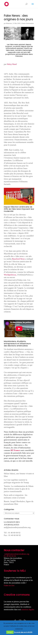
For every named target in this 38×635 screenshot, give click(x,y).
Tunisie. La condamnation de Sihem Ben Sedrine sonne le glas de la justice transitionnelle (18, 488)
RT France (15, 450)
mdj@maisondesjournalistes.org (17, 527)
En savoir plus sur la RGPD (23, 632)
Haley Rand (12, 64)
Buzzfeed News (18, 259)
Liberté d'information (27, 23)
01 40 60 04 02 (10, 556)
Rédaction (9, 23)
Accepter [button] (9, 632)
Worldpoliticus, (10, 275)
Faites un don (9, 585)
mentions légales (27, 609)
